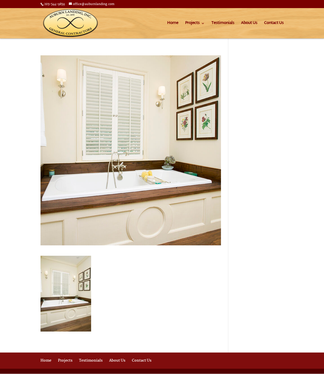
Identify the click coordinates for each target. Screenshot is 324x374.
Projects (192, 24)
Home (172, 24)
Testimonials (222, 24)
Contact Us (274, 24)
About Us (249, 24)
